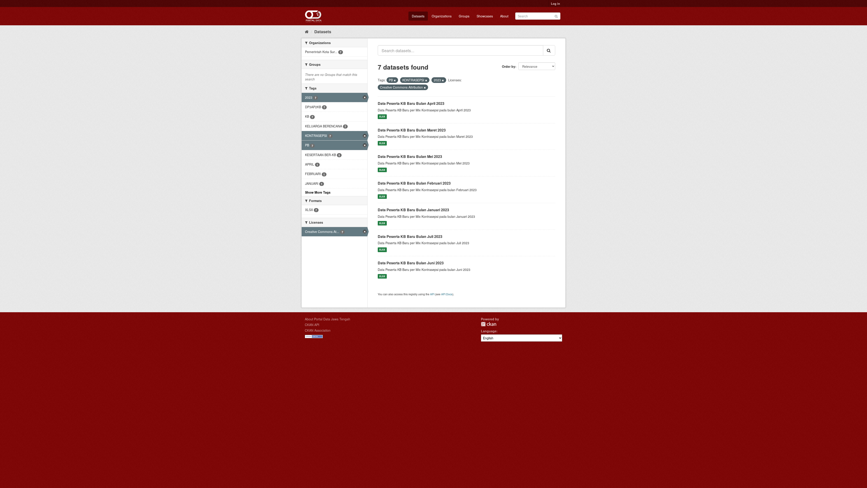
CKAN (488, 324)
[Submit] (556, 16)
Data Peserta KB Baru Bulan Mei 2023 (410, 156)
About (504, 16)
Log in (555, 3)
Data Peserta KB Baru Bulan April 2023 (411, 103)
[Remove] (395, 80)
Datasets (418, 16)
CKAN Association (318, 330)
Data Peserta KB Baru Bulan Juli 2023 (410, 236)
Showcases (485, 16)
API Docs (446, 294)
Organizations (442, 16)
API (432, 294)
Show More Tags (318, 192)
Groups (464, 16)
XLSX (382, 116)
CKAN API (312, 324)
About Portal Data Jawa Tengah (327, 319)
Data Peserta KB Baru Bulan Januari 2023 (413, 209)
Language (488, 331)
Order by (508, 66)
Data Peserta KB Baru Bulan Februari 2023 (414, 183)
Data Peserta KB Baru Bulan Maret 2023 (412, 130)
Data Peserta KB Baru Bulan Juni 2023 (411, 262)
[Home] (307, 31)
